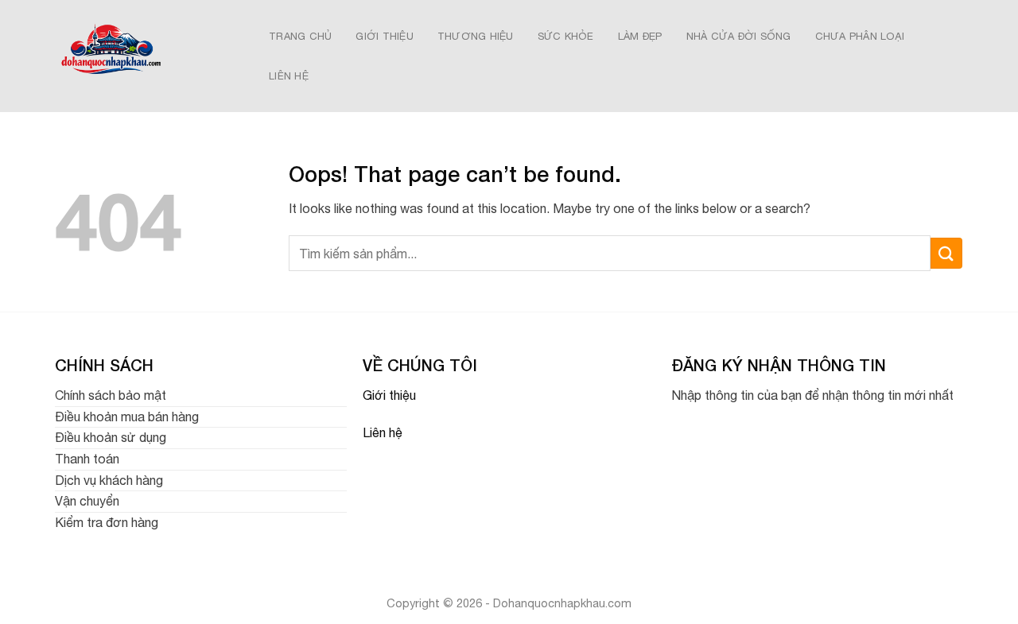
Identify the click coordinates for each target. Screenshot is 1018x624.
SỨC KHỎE (566, 36)
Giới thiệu (389, 395)
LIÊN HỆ (289, 76)
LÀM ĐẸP (640, 36)
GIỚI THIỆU (385, 36)
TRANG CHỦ (300, 36)
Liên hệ (382, 432)
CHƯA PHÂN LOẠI (860, 36)
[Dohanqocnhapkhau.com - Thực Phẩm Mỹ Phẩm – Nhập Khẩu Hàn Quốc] (144, 56)
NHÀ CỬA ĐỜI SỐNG (738, 36)
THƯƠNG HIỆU (475, 36)
